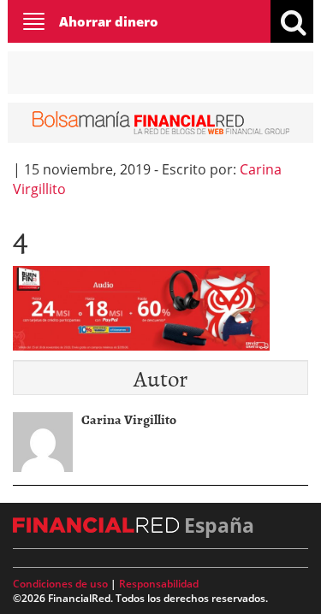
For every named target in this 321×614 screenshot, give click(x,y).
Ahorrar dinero (108, 21)
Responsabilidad (159, 583)
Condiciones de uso (60, 583)
